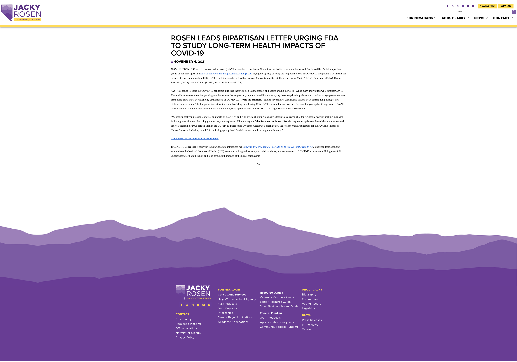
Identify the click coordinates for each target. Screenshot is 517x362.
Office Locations (187, 328)
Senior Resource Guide (275, 302)
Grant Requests (270, 317)
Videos (306, 329)
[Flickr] (473, 5)
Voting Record (311, 303)
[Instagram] (457, 5)
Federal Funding (271, 313)
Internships (225, 313)
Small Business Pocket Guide (279, 306)
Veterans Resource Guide (277, 297)
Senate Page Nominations (235, 317)
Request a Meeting (188, 324)
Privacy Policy (185, 337)
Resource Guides (271, 292)
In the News (310, 324)
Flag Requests (227, 303)
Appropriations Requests (277, 322)
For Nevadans (419, 18)
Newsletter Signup (188, 333)
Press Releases (312, 320)
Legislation (309, 308)
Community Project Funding (279, 327)
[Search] (514, 12)
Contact (501, 18)
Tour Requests (227, 308)
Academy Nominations (233, 322)
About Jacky (454, 18)
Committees (310, 299)
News (479, 18)
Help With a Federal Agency (237, 299)
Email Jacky (184, 319)
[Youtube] (468, 5)
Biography (309, 294)
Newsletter (487, 6)
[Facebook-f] (447, 5)
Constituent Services (232, 294)
